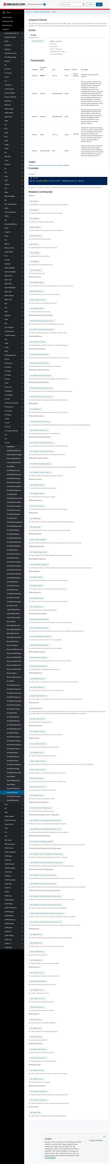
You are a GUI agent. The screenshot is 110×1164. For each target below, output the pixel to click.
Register (91, 4)
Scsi (6, 256)
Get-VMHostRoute (12, 582)
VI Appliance (8, 391)
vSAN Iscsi (8, 896)
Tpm (6, 323)
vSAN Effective (9, 864)
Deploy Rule (8, 117)
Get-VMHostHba (12, 518)
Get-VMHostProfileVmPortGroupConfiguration (15, 578)
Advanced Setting (10, 37)
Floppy (7, 144)
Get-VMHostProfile (12, 558)
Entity (6, 133)
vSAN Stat (8, 931)
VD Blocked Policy (10, 355)
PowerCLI (8, 232)
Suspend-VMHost (12, 792)
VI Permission (9, 407)
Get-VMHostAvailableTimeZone (15, 486)
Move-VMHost (11, 621)
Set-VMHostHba (12, 713)
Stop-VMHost (11, 784)
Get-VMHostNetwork (13, 534)
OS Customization (10, 212)
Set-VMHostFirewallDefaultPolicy (15, 701)
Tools (6, 319)
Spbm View (8, 299)
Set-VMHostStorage (13, 768)
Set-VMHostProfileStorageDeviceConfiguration (15, 741)
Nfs (6, 200)
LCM (6, 180)
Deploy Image (9, 109)
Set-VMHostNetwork (13, 721)
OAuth (6, 208)
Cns (6, 81)
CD (5, 65)
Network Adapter (10, 196)
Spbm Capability (10, 268)
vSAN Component (10, 852)
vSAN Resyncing (10, 919)
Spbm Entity (8, 276)
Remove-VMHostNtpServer (15, 657)
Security (7, 260)
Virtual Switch (9, 824)
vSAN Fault (8, 884)
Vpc (6, 832)
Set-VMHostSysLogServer (15, 772)
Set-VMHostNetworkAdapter (15, 725)
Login (99, 4)
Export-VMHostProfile (13, 458)
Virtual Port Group (10, 820)
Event (6, 140)
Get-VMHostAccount (13, 470)
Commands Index (7, 21)
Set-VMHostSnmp (12, 760)
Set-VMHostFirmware (13, 709)
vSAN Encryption (10, 868)
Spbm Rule (8, 291)
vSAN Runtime (9, 923)
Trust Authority (9, 327)
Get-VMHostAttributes (14, 478)
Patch (6, 228)
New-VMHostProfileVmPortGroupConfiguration (15, 637)
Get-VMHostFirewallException (15, 506)
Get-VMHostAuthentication (15, 482)
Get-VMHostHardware (13, 514)
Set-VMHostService (13, 756)
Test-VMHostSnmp (13, 800)
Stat (6, 303)
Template (7, 315)
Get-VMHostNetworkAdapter (15, 538)
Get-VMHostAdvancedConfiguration (15, 474)
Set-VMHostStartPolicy (14, 764)
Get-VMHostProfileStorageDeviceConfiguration (15, 570)
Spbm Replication (10, 287)
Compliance (8, 85)
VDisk (6, 383)
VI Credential (9, 395)
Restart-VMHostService (14, 677)
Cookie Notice (50, 1158)
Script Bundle (9, 252)
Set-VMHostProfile (12, 733)
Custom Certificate (10, 97)
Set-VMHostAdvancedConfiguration (15, 689)
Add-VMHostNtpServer (14, 450)
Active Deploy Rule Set (12, 33)
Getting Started (7, 17)
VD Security (8, 363)
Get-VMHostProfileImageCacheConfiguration (15, 562)
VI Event (7, 399)
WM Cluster (8, 840)
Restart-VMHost (12, 673)
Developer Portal (35, 4)
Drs (6, 124)
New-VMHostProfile (13, 633)
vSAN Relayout (9, 912)
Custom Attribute (10, 93)
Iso (5, 168)
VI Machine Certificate (11, 403)
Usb (6, 339)
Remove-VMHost (12, 645)
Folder (6, 148)
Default (33, 35)
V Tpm (7, 347)
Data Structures (7, 25)
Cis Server (8, 69)
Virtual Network (9, 816)
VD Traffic (8, 371)
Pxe (6, 240)
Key (6, 172)
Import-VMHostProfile (13, 609)
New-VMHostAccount (13, 625)
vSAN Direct (8, 856)
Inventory (7, 164)
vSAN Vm (8, 943)
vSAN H (7, 892)
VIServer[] (58, 49)
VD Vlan (7, 379)
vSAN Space (9, 927)
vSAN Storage (9, 935)
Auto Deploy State (10, 57)
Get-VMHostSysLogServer (15, 602)
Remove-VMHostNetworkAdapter (15, 653)
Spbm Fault (8, 280)
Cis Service (8, 73)
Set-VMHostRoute (12, 752)
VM (6, 439)
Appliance (8, 49)
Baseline (7, 61)
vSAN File (8, 888)
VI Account (8, 387)
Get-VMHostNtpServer (14, 546)
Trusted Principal (10, 335)
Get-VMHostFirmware (13, 510)
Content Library (9, 89)
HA (5, 152)
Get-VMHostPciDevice (14, 554)
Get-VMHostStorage (13, 597)
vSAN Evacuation (10, 880)
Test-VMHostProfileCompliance (15, 796)
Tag (6, 307)
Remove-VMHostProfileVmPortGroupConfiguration (15, 665)
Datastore (8, 105)
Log (6, 188)
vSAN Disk (8, 860)
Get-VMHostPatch (12, 550)
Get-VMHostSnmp (12, 590)
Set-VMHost (10, 681)
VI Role (7, 419)
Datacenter (8, 101)
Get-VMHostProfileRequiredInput (15, 566)
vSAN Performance (11, 908)
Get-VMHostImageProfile (14, 522)
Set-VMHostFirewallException (15, 705)
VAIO (6, 351)
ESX (6, 128)
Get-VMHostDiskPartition (14, 498)
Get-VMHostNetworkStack (15, 542)
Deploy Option (9, 113)
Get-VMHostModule (13, 530)
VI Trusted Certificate (11, 431)
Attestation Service (10, 53)
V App (6, 343)
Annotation (8, 45)
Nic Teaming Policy (11, 204)
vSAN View (8, 939)
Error (6, 136)
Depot (6, 121)
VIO (6, 435)
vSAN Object (9, 904)
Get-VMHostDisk (12, 494)
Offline (7, 216)
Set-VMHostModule (13, 717)
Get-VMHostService (13, 586)
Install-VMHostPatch (13, 613)
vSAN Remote (9, 915)
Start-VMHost (11, 776)
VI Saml (7, 423)
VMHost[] (58, 41)
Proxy (6, 236)
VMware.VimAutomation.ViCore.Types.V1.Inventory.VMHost (48, 165)
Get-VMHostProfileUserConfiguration (15, 574)
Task (6, 311)
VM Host (7, 443)
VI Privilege (8, 411)
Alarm (6, 41)
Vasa (6, 804)
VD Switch (8, 367)
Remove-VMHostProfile (14, 661)
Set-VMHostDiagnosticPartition (15, 697)
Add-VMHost (11, 446)
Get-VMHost (11, 466)
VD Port (7, 359)
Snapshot (7, 264)
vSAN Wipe (8, 947)
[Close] (104, 1136)
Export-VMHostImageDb (14, 454)
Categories (5, 29)
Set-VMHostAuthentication (15, 693)
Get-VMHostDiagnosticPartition (15, 490)
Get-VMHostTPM (12, 605)
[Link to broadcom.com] (14, 4)
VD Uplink (8, 375)
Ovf (6, 220)
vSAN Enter (8, 872)
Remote (7, 244)
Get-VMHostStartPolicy (14, 593)
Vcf (6, 808)
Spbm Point (8, 283)
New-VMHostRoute (13, 641)
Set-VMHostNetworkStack (15, 729)
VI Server (7, 427)
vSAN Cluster (9, 848)
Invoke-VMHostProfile (13, 617)
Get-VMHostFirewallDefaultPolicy (15, 502)
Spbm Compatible (10, 272)
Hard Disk (8, 156)
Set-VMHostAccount (13, 685)
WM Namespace (10, 844)
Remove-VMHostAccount (15, 649)
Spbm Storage (9, 295)
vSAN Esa (8, 876)
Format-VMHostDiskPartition (15, 462)
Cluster (7, 77)
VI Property (8, 415)
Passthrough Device (11, 224)
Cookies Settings (95, 1140)
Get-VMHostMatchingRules (15, 526)
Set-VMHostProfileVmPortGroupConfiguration (15, 749)
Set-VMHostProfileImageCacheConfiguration (15, 737)
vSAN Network (9, 900)
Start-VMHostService (13, 780)
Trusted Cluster (9, 331)
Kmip (6, 176)
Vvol (6, 836)
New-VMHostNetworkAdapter (15, 629)
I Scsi (6, 160)
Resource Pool (9, 248)
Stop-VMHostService (13, 788)
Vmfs (6, 828)
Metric (6, 192)
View (6, 812)
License (7, 184)
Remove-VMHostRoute (14, 669)
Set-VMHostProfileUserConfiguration (15, 745)
